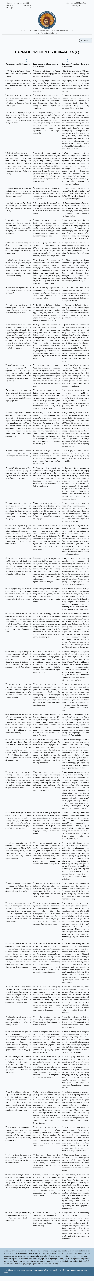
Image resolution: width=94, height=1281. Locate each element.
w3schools (66, 1270)
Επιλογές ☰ (85, 40)
